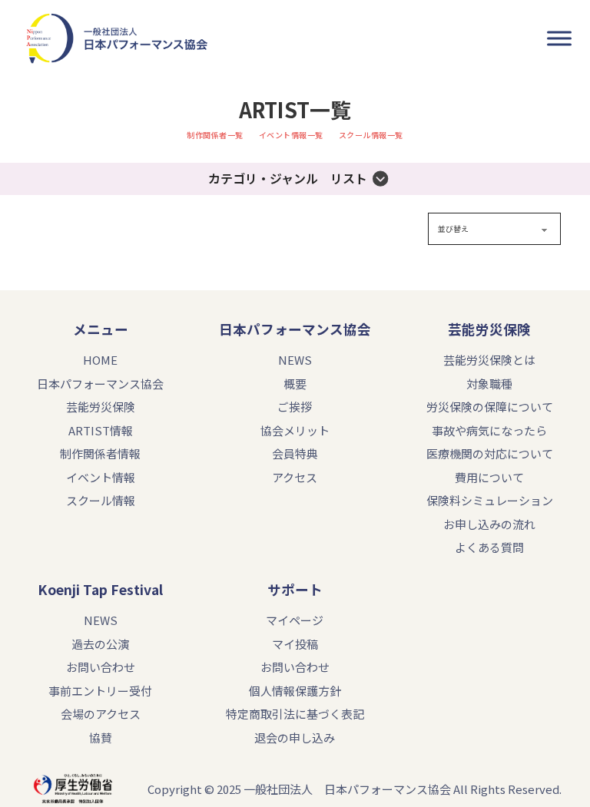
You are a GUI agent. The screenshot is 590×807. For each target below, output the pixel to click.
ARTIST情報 (100, 430)
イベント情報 (100, 477)
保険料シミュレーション (489, 500)
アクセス (294, 477)
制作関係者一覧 (215, 135)
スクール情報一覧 (371, 135)
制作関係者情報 (100, 453)
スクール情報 (100, 500)
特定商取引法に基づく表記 (295, 714)
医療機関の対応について (489, 453)
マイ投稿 (295, 644)
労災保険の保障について (489, 407)
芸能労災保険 (100, 407)
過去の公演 (100, 644)
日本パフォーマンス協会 (295, 329)
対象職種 (489, 383)
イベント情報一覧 (291, 135)
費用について (489, 477)
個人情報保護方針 (295, 691)
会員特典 (295, 453)
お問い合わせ (100, 667)
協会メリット (295, 430)
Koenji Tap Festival (100, 589)
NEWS (295, 360)
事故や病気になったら (489, 430)
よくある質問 (489, 547)
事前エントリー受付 (100, 691)
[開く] (559, 38)
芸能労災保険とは (489, 360)
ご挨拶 (294, 407)
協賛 (100, 737)
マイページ (294, 620)
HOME (100, 360)
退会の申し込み (294, 737)
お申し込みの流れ (489, 524)
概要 (295, 383)
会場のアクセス (101, 714)
